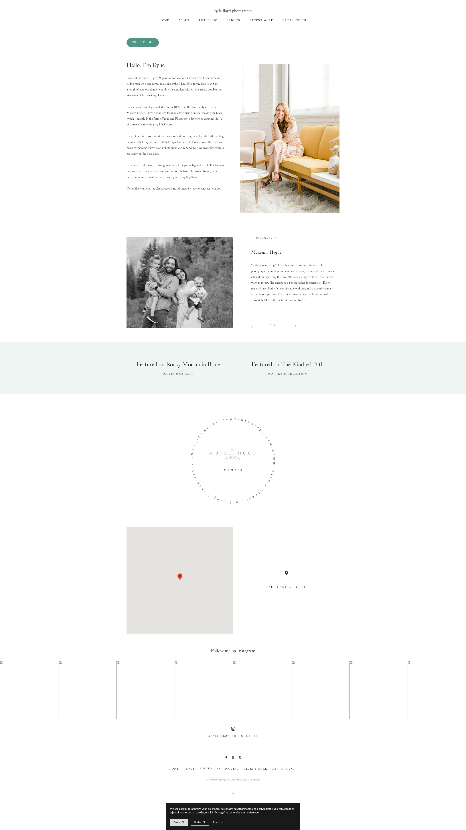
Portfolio (208, 20)
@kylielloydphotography (232, 736)
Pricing (233, 20)
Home (164, 20)
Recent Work (261, 20)
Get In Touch (294, 20)
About (184, 20)
